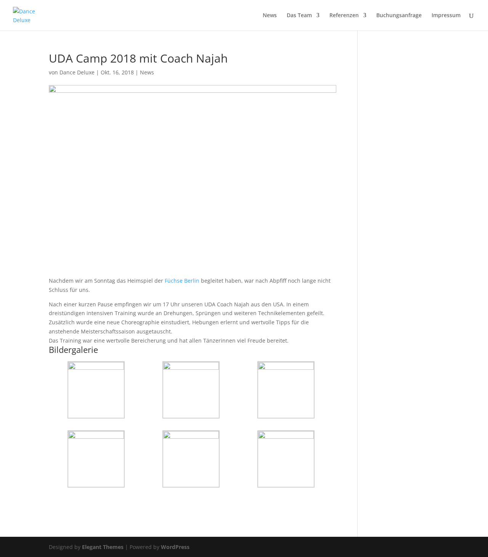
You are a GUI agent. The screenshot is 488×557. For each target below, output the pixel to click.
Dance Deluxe (77, 72)
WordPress (175, 547)
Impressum (446, 16)
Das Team (299, 16)
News (270, 16)
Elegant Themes (103, 547)
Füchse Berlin (182, 280)
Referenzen (344, 16)
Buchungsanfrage (399, 16)
